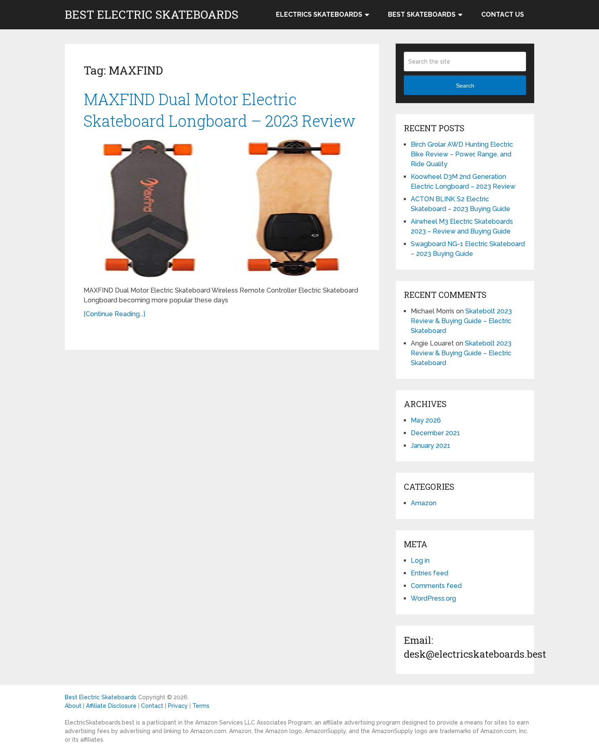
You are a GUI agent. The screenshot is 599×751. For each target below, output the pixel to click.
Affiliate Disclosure (111, 706)
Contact (152, 706)
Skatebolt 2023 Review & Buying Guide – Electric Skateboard (461, 321)
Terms (200, 706)
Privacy (178, 706)
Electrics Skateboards (319, 14)
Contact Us (502, 14)
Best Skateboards (422, 14)
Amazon (423, 503)
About (73, 706)
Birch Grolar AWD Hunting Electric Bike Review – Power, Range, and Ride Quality (462, 154)
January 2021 (430, 445)
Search (465, 85)
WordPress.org (433, 598)
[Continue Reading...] (114, 314)
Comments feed (436, 586)
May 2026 (426, 420)
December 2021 (435, 433)
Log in (420, 560)
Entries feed (429, 573)
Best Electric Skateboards (151, 14)
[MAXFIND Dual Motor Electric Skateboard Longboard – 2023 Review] (222, 208)
